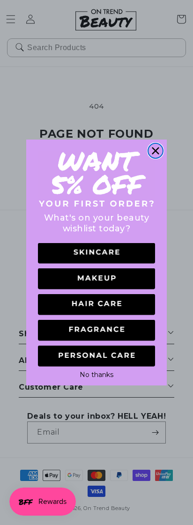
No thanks (96, 373)
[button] (96, 253)
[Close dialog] (155, 150)
